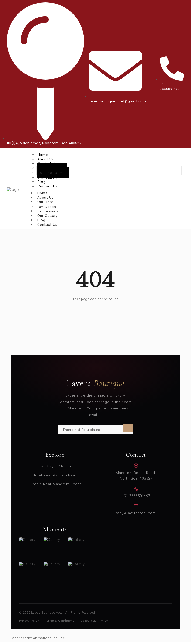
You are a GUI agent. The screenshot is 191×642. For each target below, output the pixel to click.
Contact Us (48, 186)
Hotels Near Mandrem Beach (56, 484)
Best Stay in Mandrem (56, 466)
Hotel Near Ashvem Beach (56, 475)
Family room (47, 206)
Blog (42, 182)
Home (43, 155)
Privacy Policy (29, 620)
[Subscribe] (128, 428)
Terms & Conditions (60, 620)
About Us (46, 159)
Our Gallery (48, 177)
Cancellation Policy (94, 620)
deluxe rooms (52, 172)
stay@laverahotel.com (136, 513)
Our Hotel (46, 202)
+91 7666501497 (136, 496)
